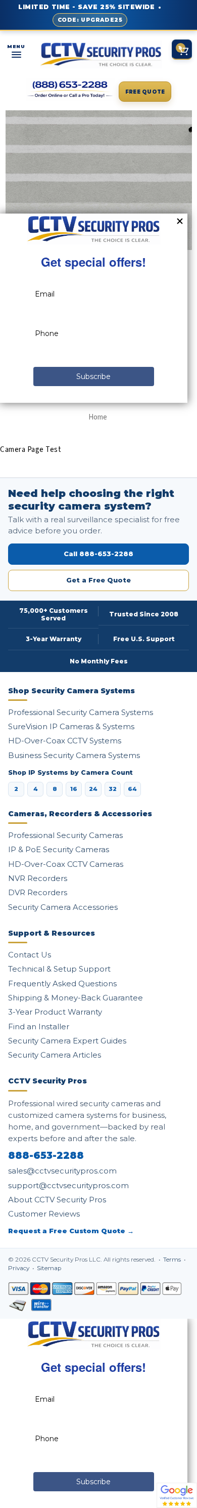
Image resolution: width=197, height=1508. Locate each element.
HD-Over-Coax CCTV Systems (64, 740)
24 (93, 788)
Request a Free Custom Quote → (71, 1231)
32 (113, 788)
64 (132, 788)
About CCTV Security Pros (57, 1199)
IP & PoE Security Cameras (58, 849)
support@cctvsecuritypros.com (68, 1185)
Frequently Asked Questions (62, 983)
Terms (172, 1259)
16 (73, 788)
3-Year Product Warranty (55, 1012)
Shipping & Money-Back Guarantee (75, 997)
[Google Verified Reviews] (176, 1495)
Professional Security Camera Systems (80, 712)
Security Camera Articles (54, 1055)
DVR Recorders (37, 892)
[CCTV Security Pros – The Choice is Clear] (101, 54)
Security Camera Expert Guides (67, 1040)
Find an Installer (38, 1026)
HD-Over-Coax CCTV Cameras (65, 864)
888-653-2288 (46, 1155)
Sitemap (49, 1268)
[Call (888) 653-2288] (70, 89)
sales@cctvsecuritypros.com (62, 1171)
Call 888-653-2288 (98, 554)
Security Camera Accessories (63, 907)
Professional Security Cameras (65, 835)
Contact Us (29, 954)
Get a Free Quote (98, 580)
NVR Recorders (37, 878)
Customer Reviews (44, 1214)
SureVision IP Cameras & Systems (71, 726)
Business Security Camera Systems (74, 755)
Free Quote (145, 92)
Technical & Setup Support (59, 969)
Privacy (19, 1268)
